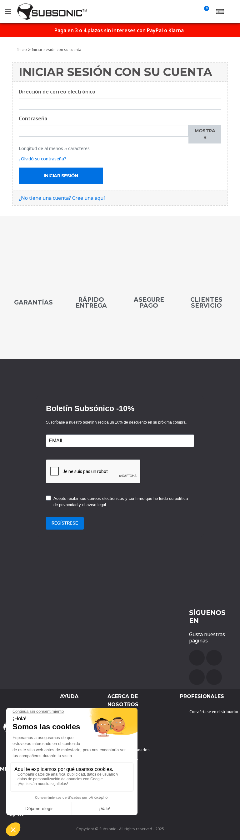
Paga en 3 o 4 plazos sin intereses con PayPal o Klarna (119, 30)
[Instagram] (214, 677)
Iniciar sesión (61, 176)
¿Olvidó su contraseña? (42, 159)
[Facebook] (197, 658)
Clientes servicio (206, 302)
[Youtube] (214, 658)
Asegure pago (149, 302)
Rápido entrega (91, 302)
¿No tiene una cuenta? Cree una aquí (62, 197)
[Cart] (205, 12)
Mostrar (205, 134)
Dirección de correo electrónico (57, 91)
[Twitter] (197, 677)
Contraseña (33, 118)
